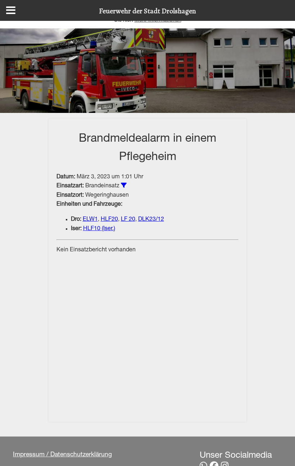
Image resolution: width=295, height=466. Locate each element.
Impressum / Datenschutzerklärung (62, 455)
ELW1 (90, 220)
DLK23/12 (151, 220)
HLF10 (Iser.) (99, 229)
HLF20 (109, 220)
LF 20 (128, 220)
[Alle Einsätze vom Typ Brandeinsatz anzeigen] (124, 185)
